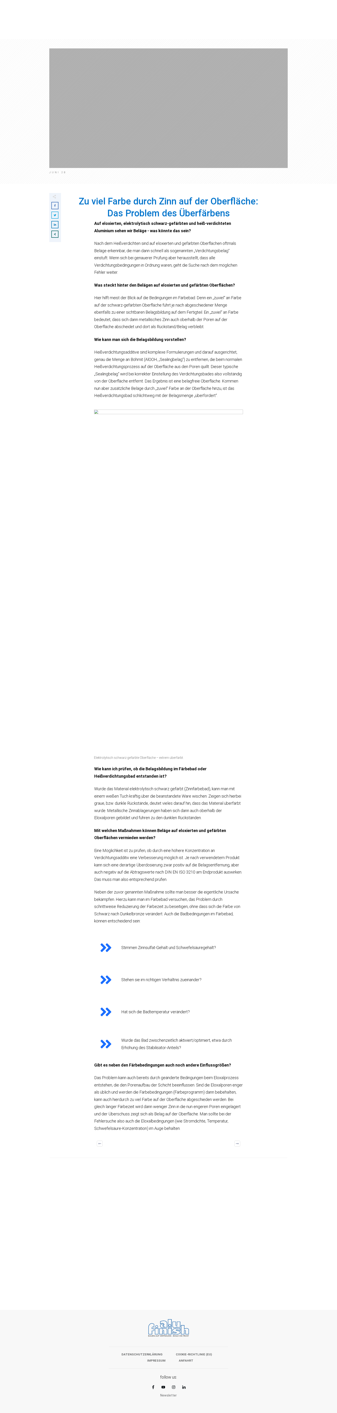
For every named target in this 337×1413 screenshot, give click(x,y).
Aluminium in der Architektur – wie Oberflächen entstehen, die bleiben (106, 1253)
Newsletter (168, 1395)
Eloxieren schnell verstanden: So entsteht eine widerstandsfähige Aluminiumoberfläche (230, 1253)
